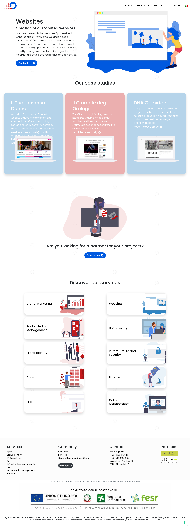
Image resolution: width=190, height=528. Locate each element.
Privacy (11, 461)
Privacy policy (65, 465)
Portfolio (159, 5)
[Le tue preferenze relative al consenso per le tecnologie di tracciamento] (185, 523)
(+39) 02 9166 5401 (119, 454)
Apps (9, 451)
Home (128, 5)
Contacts (174, 5)
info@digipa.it (117, 451)
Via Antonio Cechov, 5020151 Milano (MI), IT (122, 463)
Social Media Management (21, 470)
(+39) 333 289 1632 (119, 457)
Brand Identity (14, 454)
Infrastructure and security (21, 464)
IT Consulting (14, 457)
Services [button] (142, 5)
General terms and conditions (73, 457)
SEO (9, 467)
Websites (12, 473)
